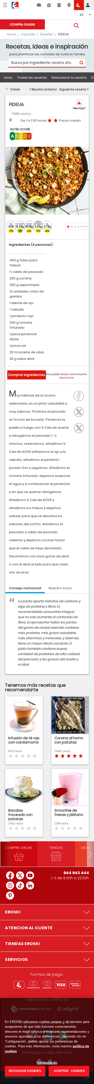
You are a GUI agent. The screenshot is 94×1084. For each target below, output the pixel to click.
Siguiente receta (72, 89)
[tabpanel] (47, 636)
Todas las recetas (32, 77)
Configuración (47, 1063)
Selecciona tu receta (68, 77)
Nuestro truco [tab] (60, 588)
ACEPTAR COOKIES (69, 1071)
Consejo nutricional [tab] (25, 588)
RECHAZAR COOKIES (25, 1071)
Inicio (8, 77)
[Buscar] (81, 63)
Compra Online (22, 24)
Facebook (80, 395)
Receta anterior (44, 89)
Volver (15, 89)
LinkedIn (80, 427)
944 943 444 (76, 873)
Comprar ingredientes (26, 374)
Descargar (79, 108)
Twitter (80, 411)
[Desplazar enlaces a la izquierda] (5, 854)
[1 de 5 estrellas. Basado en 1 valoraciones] (76, 226)
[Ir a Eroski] (79, 5)
